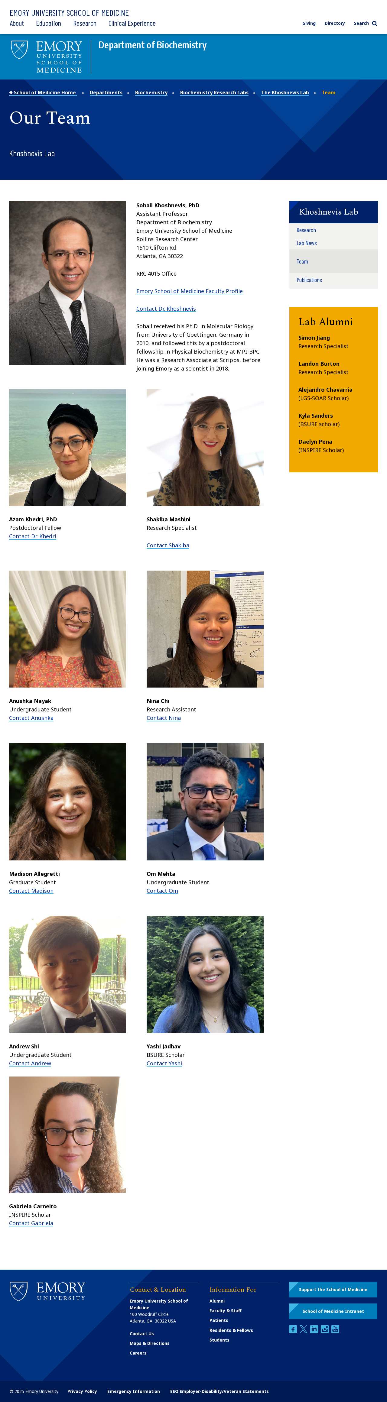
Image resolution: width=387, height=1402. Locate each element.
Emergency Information (133, 1391)
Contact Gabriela (31, 1223)
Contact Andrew (30, 1063)
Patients (219, 1320)
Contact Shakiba (168, 545)
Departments (106, 92)
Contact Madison (31, 890)
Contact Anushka (31, 717)
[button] (333, 212)
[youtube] (335, 1331)
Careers (138, 1353)
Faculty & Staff (226, 1310)
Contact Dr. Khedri (32, 536)
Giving (309, 23)
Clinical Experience (132, 22)
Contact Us (142, 1333)
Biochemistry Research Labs (214, 92)
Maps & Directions (150, 1343)
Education (48, 22)
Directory (335, 23)
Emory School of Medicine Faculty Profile (189, 291)
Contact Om (162, 890)
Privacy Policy (82, 1391)
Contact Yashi (164, 1063)
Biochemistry (151, 92)
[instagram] (325, 1331)
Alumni (217, 1301)
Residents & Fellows (231, 1330)
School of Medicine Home (45, 92)
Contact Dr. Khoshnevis (166, 308)
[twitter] (304, 1331)
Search (361, 23)
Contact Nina (164, 717)
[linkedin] (314, 1331)
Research (84, 22)
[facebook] (293, 1331)
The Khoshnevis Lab (285, 92)
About (17, 22)
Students (219, 1340)
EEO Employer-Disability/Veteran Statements (219, 1391)
